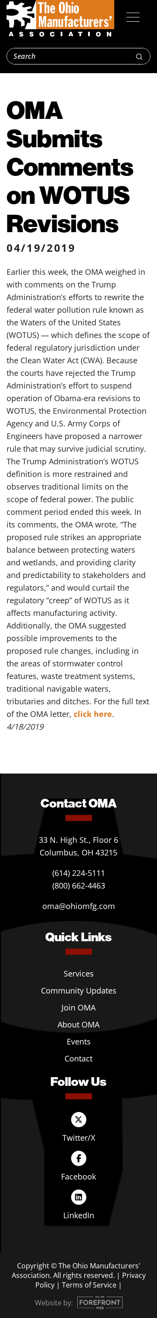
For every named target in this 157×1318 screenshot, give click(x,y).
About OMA (78, 1024)
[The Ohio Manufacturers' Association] (60, 19)
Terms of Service (89, 1285)
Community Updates (78, 990)
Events (79, 1041)
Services (79, 973)
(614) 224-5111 (78, 873)
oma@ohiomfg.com (78, 906)
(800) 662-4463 (78, 885)
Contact (78, 1058)
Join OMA (78, 1007)
